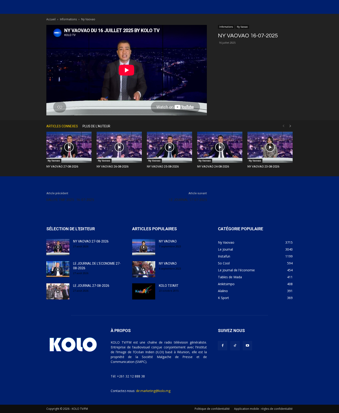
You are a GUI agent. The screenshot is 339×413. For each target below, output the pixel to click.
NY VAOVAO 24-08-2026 (213, 166)
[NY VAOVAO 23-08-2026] (270, 147)
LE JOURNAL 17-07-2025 (188, 200)
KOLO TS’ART (168, 285)
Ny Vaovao (242, 26)
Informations (68, 19)
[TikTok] (235, 345)
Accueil (51, 19)
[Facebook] (222, 345)
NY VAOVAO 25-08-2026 (163, 166)
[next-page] (290, 126)
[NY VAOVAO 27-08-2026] (69, 147)
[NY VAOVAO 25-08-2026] (169, 147)
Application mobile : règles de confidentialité (263, 409)
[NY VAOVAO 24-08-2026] (219, 147)
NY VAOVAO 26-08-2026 (112, 166)
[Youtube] (247, 345)
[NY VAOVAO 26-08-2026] (119, 147)
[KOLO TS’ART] (143, 291)
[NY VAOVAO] (143, 247)
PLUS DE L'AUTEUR (96, 126)
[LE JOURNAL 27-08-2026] (57, 291)
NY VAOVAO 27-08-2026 (62, 166)
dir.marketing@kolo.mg (153, 391)
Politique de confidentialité (212, 409)
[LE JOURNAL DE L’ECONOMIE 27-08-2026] (57, 269)
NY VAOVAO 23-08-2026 (263, 166)
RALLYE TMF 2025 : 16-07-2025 (70, 200)
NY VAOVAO (168, 241)
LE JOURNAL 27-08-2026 (91, 285)
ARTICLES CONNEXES (62, 126)
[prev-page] (283, 126)
